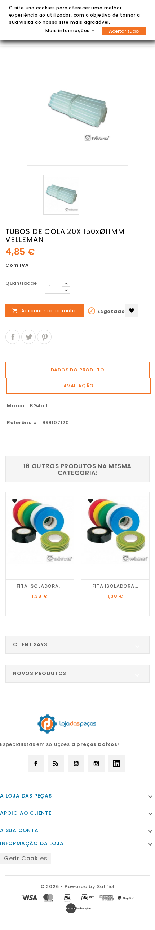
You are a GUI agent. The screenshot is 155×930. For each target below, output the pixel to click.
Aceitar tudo (124, 31)
